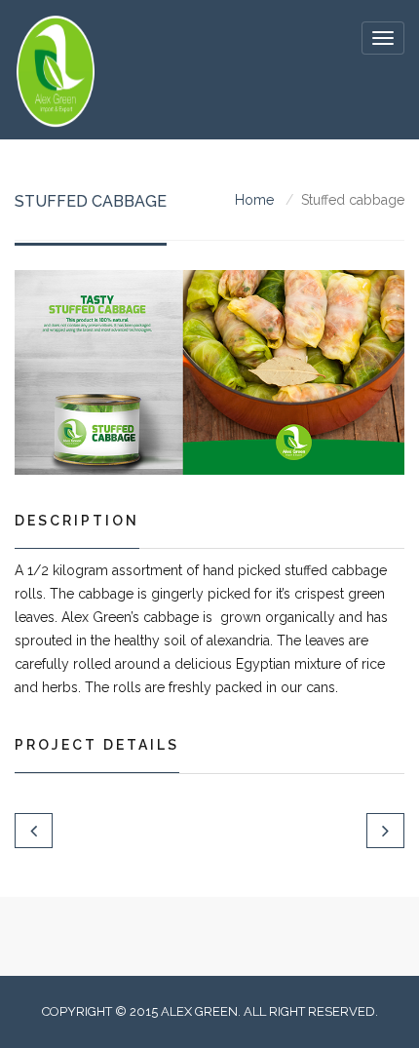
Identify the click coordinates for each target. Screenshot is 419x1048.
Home (254, 200)
